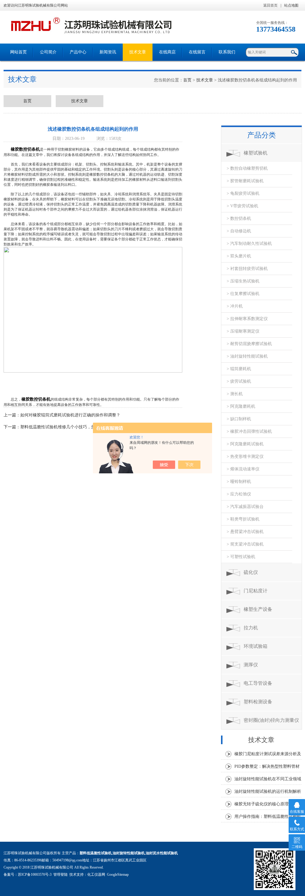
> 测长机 (235, 394)
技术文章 (137, 52)
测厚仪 (251, 664)
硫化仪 (251, 572)
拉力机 (251, 627)
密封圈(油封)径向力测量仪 (271, 720)
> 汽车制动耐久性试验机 (249, 243)
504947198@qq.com (67, 860)
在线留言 (197, 52)
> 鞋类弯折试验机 (243, 519)
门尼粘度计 (255, 590)
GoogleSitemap (118, 874)
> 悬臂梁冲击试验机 (245, 531)
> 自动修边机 (239, 231)
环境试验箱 (255, 646)
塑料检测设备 (258, 701)
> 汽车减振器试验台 (245, 506)
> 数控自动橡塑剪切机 (247, 168)
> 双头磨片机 (239, 256)
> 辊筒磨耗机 (239, 369)
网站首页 (18, 52)
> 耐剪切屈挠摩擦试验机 (249, 344)
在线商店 (167, 52)
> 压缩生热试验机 (243, 281)
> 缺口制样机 (239, 419)
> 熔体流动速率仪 (243, 469)
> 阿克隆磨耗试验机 (245, 444)
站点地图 (291, 5)
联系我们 (227, 52)
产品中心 (78, 52)
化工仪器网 (96, 874)
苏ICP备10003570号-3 (35, 874)
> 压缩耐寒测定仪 (243, 331)
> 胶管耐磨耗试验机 (245, 181)
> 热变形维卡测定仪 (245, 456)
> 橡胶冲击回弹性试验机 (249, 431)
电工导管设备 (258, 683)
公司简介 (48, 52)
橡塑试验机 (255, 152)
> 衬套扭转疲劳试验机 (247, 268)
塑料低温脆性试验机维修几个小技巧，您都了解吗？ (68, 427)
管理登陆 (60, 874)
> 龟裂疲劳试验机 (243, 193)
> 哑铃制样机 (239, 481)
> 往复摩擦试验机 (243, 293)
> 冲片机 (235, 306)
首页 (187, 80)
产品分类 (261, 135)
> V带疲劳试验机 (242, 206)
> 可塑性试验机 (241, 556)
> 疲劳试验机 (239, 381)
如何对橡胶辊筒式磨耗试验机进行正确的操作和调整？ (70, 415)
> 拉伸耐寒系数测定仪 (247, 318)
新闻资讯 (107, 52)
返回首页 (270, 5)
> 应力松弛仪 (239, 494)
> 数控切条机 (239, 218)
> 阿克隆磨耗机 (241, 406)
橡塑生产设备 (258, 609)
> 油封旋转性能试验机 (247, 356)
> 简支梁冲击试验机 (245, 544)
